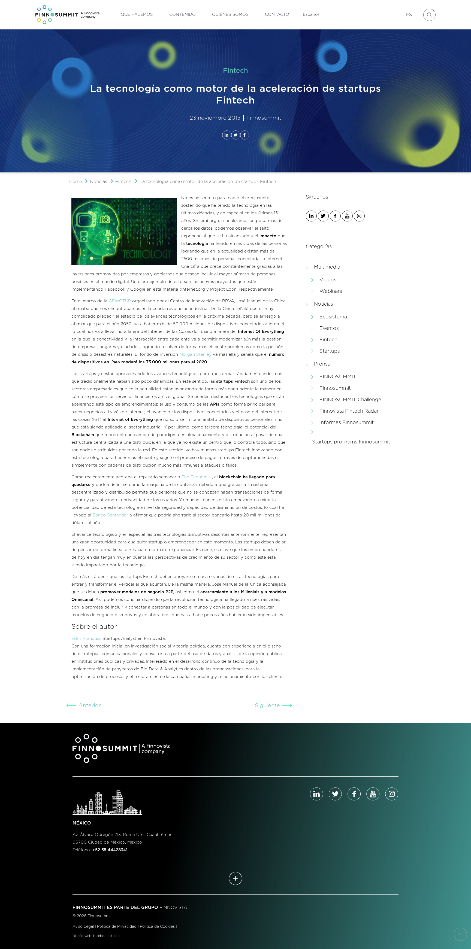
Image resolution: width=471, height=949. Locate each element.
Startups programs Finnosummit (351, 442)
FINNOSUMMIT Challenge (350, 399)
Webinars (330, 291)
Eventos (329, 328)
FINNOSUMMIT (337, 377)
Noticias (98, 182)
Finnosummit (335, 388)
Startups (329, 351)
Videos (327, 280)
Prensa (322, 364)
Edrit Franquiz (85, 639)
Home (75, 182)
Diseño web (82, 936)
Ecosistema (333, 317)
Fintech (123, 182)
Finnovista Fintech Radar (349, 411)
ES (409, 15)
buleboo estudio (106, 936)
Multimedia (327, 267)
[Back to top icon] (460, 934)
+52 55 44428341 (110, 850)
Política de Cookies (157, 927)
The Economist (197, 477)
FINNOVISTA (173, 907)
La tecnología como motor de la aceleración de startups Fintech (208, 182)
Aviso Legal (83, 927)
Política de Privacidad (117, 927)
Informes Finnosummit (346, 422)
